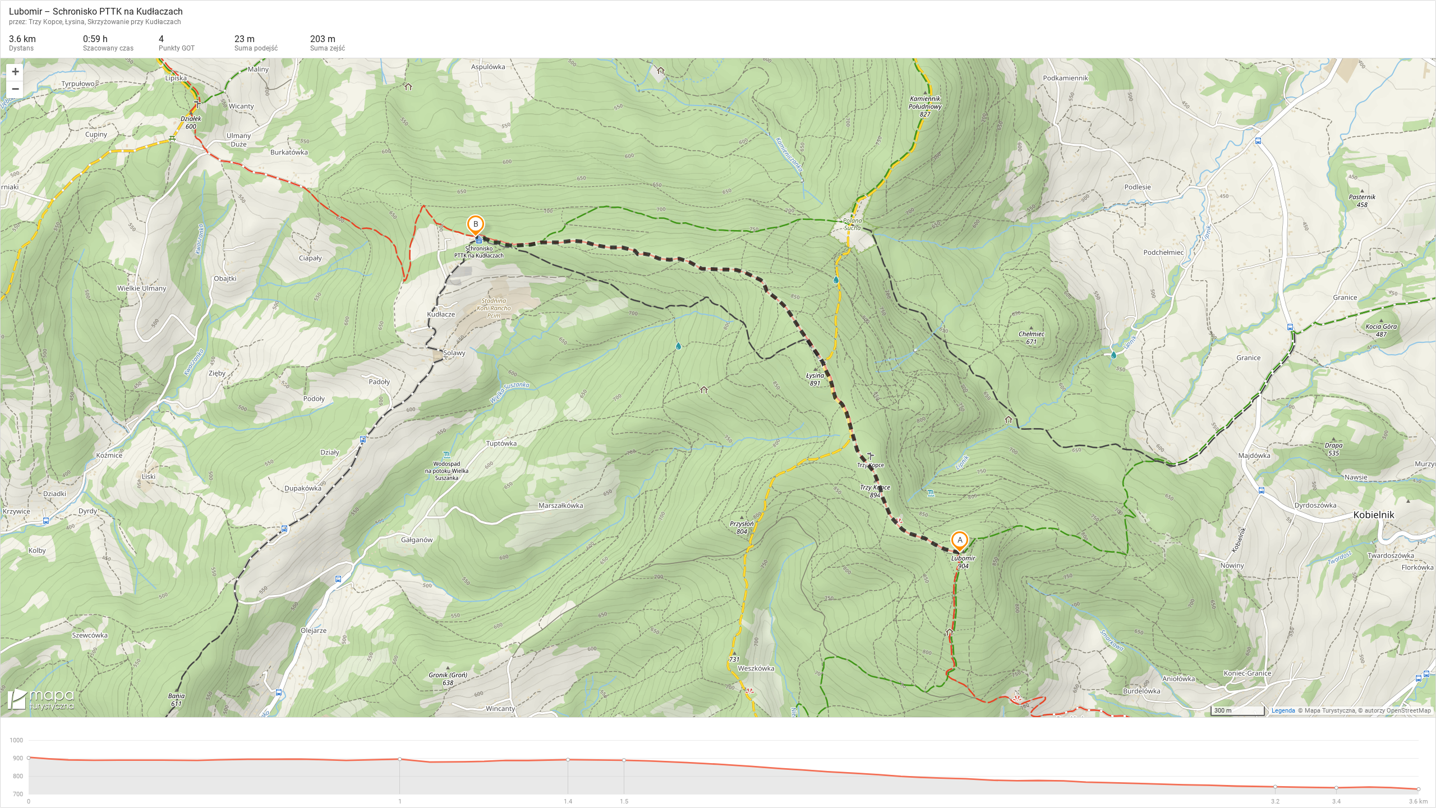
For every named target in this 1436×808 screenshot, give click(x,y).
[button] (14, 72)
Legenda (1283, 710)
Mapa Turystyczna (1330, 710)
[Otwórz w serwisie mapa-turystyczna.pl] (40, 701)
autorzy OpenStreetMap (1398, 710)
